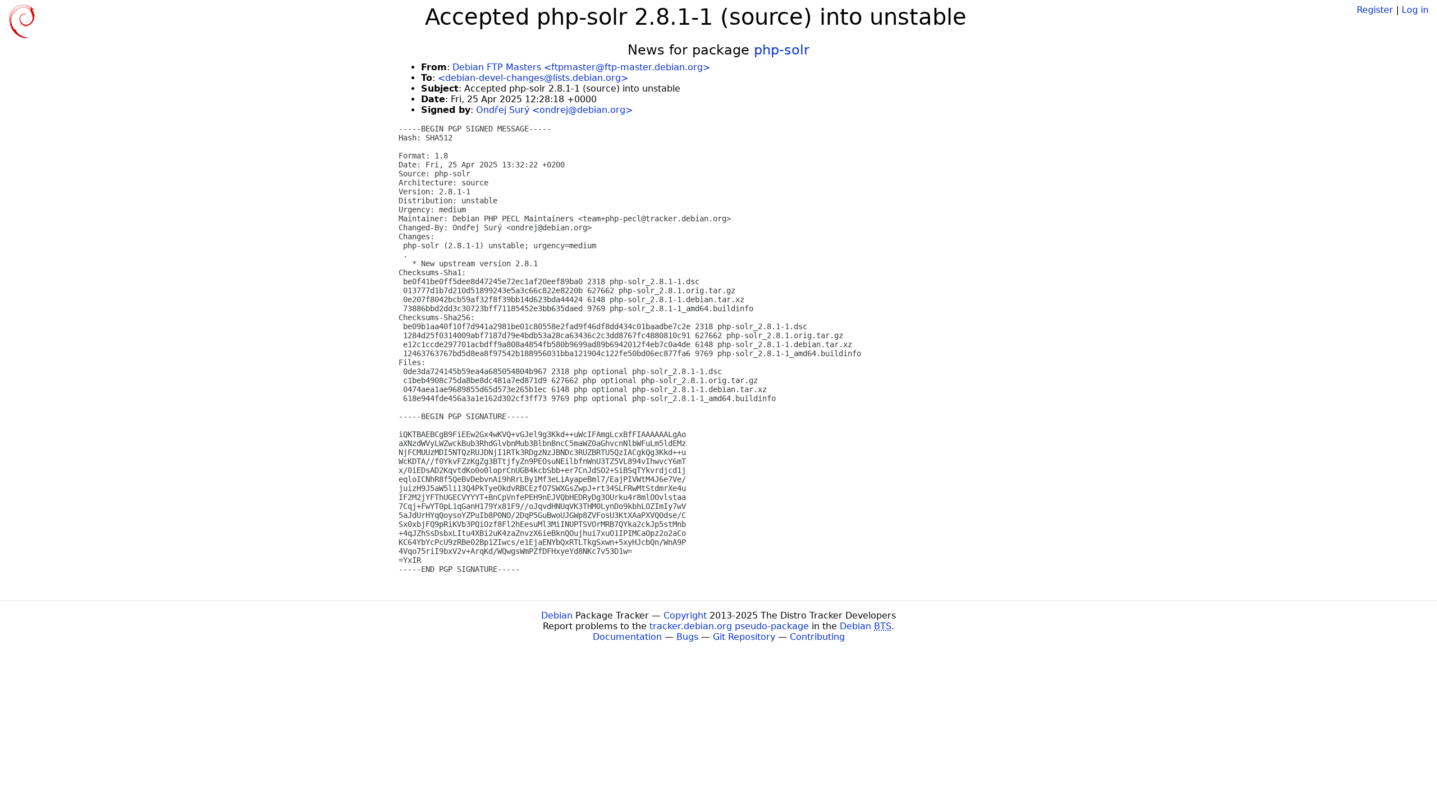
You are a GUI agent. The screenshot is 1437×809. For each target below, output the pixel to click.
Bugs (687, 636)
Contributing (817, 636)
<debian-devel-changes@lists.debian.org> (533, 77)
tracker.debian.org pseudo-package (729, 626)
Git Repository (744, 636)
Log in (1415, 9)
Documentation (627, 636)
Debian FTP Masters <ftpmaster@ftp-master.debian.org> (581, 67)
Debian (557, 615)
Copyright (685, 615)
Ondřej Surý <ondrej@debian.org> (554, 109)
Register (1375, 9)
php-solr (781, 50)
